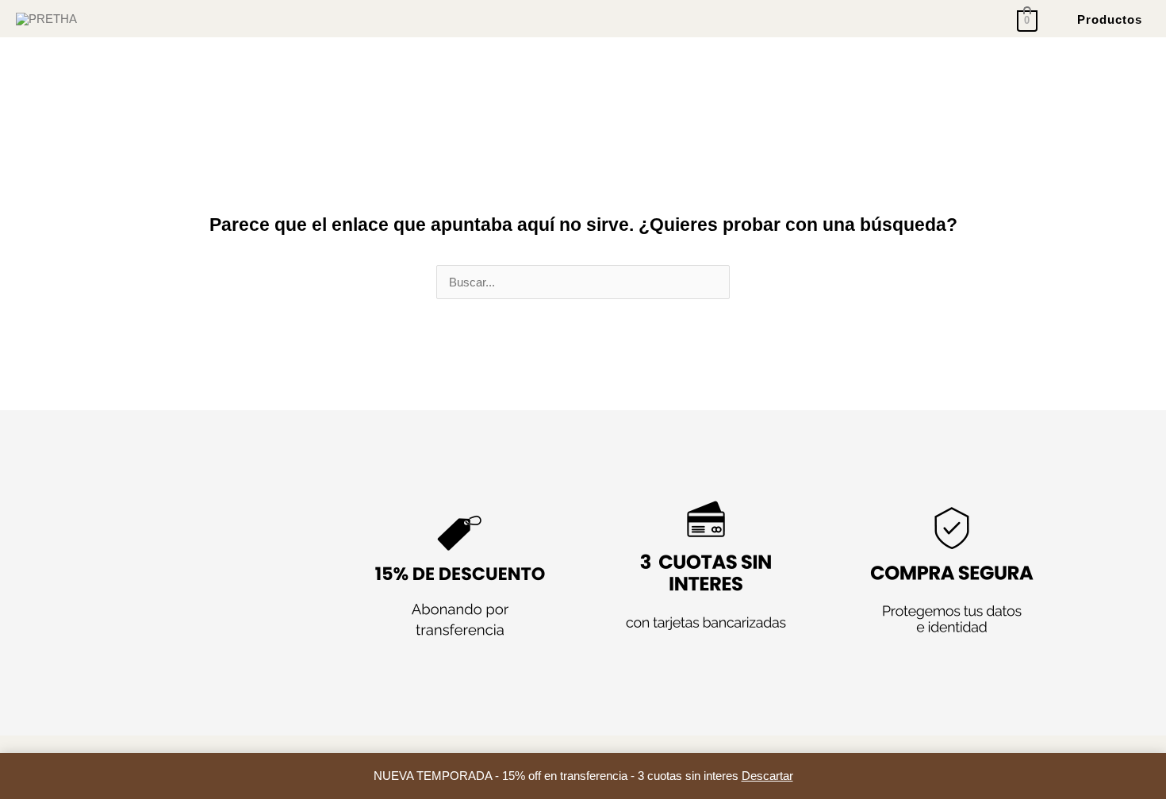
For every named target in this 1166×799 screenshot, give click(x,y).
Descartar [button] (767, 775)
